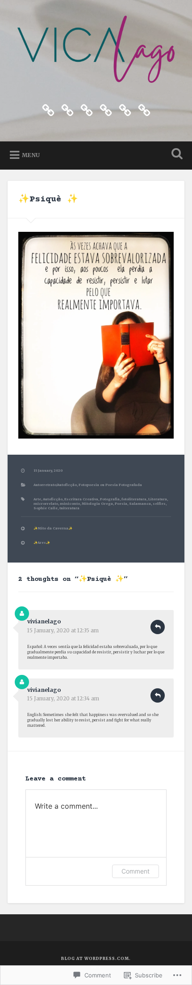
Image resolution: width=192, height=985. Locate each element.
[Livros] (106, 109)
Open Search (175, 154)
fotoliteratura (133, 499)
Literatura (157, 499)
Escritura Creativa (81, 499)
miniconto (70, 504)
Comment (135, 871)
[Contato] (144, 109)
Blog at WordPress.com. (96, 958)
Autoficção (53, 499)
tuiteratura (69, 508)
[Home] (48, 109)
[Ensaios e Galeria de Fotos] (86, 109)
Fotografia (110, 499)
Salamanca (140, 504)
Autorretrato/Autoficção (55, 485)
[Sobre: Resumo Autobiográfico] (125, 109)
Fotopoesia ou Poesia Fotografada (110, 485)
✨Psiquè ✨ (48, 199)
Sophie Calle (45, 508)
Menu (31, 155)
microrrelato (45, 504)
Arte (37, 499)
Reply (157, 627)
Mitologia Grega (97, 504)
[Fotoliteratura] (67, 109)
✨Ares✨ (41, 543)
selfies (159, 504)
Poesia (121, 504)
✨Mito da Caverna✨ (52, 528)
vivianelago (44, 621)
